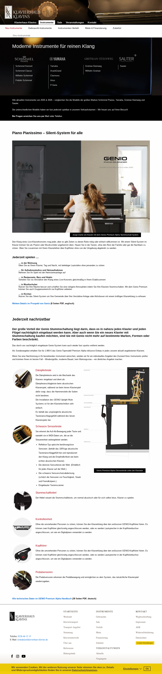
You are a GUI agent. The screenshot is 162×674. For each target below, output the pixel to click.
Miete (98, 632)
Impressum (141, 621)
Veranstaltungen (75, 22)
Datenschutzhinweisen (84, 670)
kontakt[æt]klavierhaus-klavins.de (33, 639)
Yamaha (54, 66)
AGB (138, 627)
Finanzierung (102, 637)
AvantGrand (55, 71)
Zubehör (117, 28)
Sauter (123, 66)
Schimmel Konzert (24, 66)
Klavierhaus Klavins (25, 22)
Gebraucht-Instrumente (40, 28)
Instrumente (46, 22)
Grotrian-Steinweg (93, 66)
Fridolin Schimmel (24, 80)
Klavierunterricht (71, 637)
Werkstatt (67, 616)
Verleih (99, 627)
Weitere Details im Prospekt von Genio (31, 303)
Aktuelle (100, 653)
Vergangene (101, 658)
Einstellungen (130, 668)
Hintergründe (69, 653)
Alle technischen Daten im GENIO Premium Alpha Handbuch (42, 598)
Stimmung (68, 632)
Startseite (70, 611)
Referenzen (68, 648)
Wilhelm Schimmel (24, 75)
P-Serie (53, 85)
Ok (147, 668)
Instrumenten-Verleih (68, 28)
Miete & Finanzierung (95, 28)
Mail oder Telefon (53, 116)
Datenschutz (141, 637)
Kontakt (92, 22)
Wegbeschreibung (143, 616)
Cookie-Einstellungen (145, 643)
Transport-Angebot (71, 627)
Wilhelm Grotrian (92, 71)
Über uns (67, 642)
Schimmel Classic (24, 71)
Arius (52, 80)
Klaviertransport (70, 621)
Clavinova (54, 75)
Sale (59, 22)
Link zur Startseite (22, 12)
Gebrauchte (101, 616)
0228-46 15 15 (24, 636)
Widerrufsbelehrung (145, 632)
